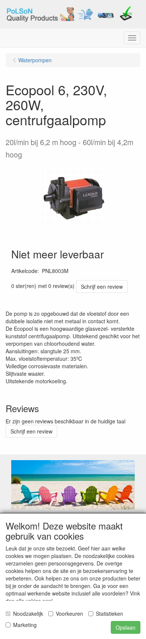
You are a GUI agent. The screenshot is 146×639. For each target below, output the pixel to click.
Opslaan (126, 627)
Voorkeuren (69, 613)
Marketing (25, 624)
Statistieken (109, 613)
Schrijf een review (102, 286)
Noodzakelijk (28, 613)
